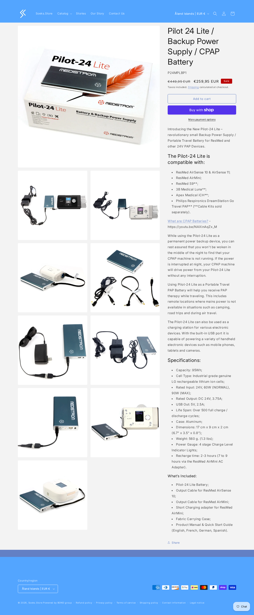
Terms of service (126, 602)
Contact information (174, 602)
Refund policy (84, 602)
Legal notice (197, 602)
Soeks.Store (35, 602)
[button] (64, 13)
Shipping (193, 87)
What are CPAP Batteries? (188, 221)
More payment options (202, 119)
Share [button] (176, 542)
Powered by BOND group (57, 602)
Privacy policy (104, 602)
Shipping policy (149, 602)
